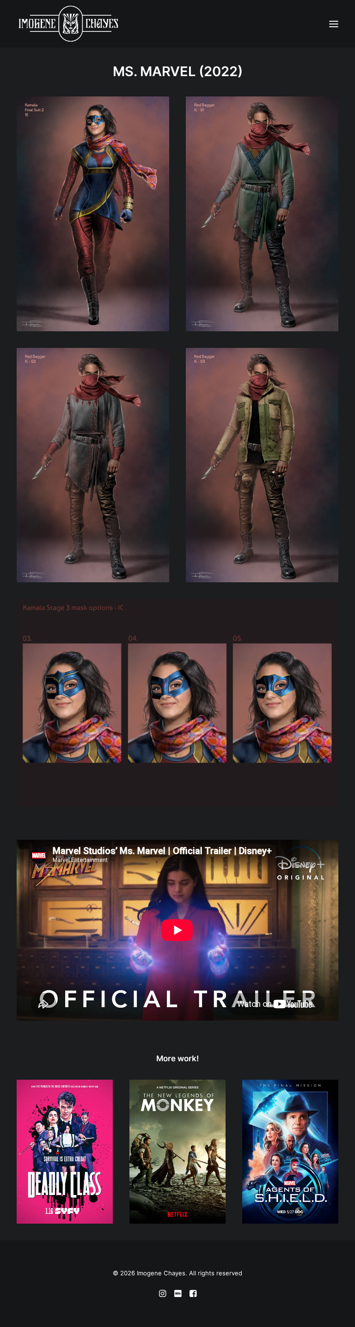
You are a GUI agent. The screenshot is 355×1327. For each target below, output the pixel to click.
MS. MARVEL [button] (154, 71)
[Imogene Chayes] (35, 23)
